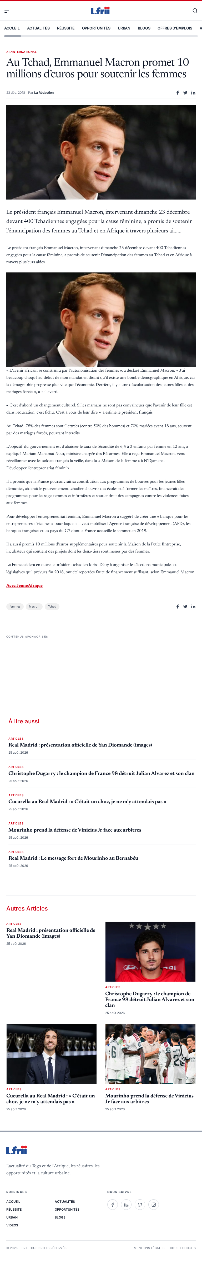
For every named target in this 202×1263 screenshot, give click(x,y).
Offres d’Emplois (175, 28)
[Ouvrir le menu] (9, 11)
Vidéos (12, 1225)
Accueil (12, 28)
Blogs (144, 28)
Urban (124, 28)
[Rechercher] (192, 11)
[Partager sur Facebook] (177, 92)
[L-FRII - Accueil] (101, 11)
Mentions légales (149, 1248)
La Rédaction (44, 93)
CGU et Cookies (183, 1248)
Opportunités (96, 28)
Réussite (66, 28)
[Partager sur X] (185, 92)
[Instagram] (153, 1204)
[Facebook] (112, 1204)
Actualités (38, 28)
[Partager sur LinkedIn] (193, 92)
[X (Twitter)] (140, 1204)
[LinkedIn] (126, 1204)
